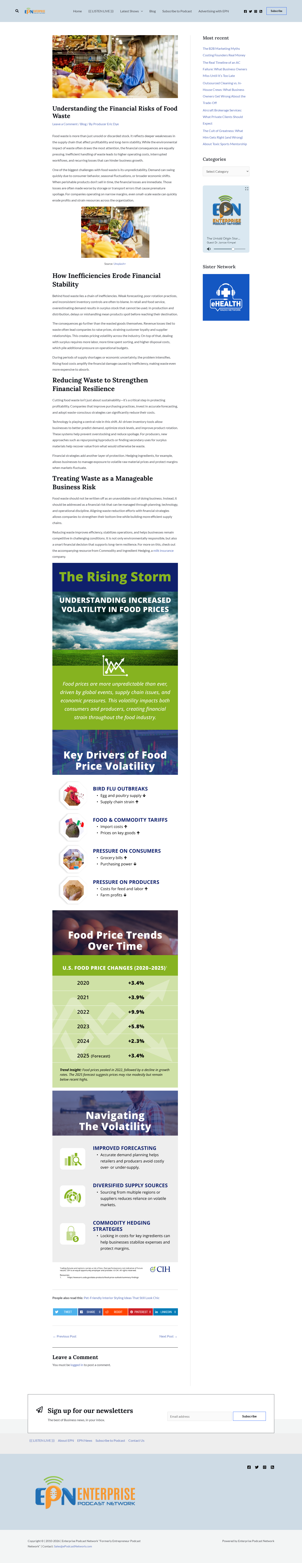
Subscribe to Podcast (110, 1440)
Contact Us (136, 1440)
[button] (17, 11)
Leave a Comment (65, 124)
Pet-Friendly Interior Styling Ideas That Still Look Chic (121, 1298)
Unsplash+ (120, 263)
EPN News (84, 1440)
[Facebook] (245, 11)
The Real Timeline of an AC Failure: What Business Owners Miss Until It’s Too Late (225, 69)
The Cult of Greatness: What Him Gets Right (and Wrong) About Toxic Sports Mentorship (225, 137)
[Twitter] (250, 11)
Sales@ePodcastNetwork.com (73, 1546)
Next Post (168, 1336)
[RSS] (260, 11)
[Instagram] (255, 11)
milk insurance (163, 550)
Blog (83, 124)
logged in (76, 1365)
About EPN (66, 1440)
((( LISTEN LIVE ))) (42, 1440)
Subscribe (249, 1416)
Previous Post (64, 1336)
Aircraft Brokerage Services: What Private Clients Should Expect (223, 116)
